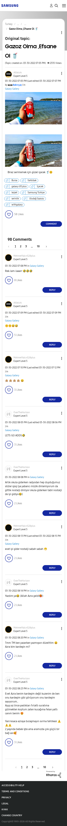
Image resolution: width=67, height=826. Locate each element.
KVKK (5, 809)
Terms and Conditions (15, 791)
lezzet (14, 192)
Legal (5, 803)
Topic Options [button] (56, 32)
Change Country (12, 815)
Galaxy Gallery (12, 88)
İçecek (40, 186)
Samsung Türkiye (36, 192)
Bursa (14, 180)
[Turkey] (9, 5)
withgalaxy (17, 204)
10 (38, 246)
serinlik (15, 198)
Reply (52, 290)
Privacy (6, 797)
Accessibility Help (13, 785)
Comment (51, 223)
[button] (56, 73)
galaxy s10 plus (19, 186)
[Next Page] (45, 246)
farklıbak (32, 180)
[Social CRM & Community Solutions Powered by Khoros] (53, 774)
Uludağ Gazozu (36, 198)
